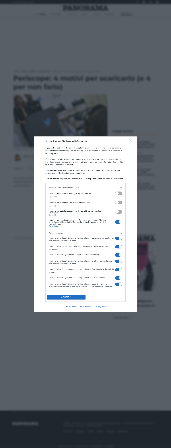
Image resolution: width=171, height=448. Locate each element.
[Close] (131, 141)
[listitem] (85, 187)
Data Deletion (70, 307)
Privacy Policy (100, 307)
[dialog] (85, 224)
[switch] (118, 193)
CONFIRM (66, 297)
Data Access (85, 307)
